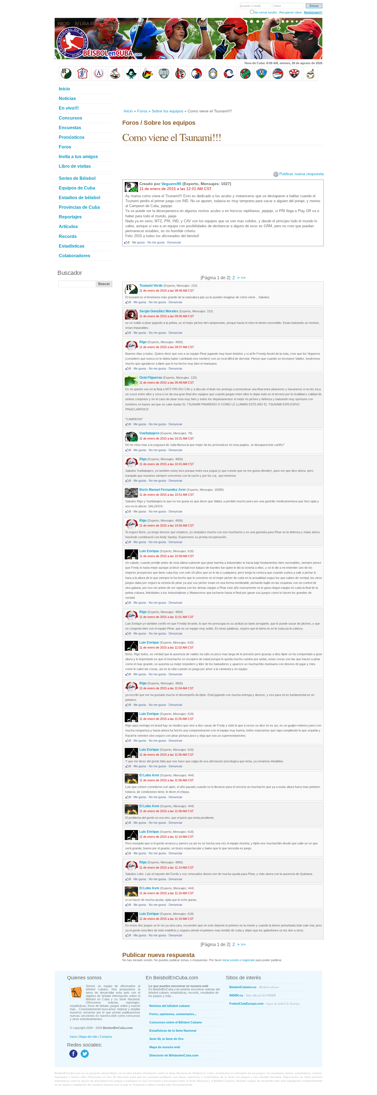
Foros (142, 111)
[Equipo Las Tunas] (245, 80)
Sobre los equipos (167, 111)
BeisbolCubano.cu (254, 987)
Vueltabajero (149, 433)
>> (243, 277)
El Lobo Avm (149, 775)
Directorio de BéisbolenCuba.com (173, 1055)
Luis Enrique (149, 551)
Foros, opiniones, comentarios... (173, 1014)
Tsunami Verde (151, 286)
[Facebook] (72, 1057)
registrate (248, 960)
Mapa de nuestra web (164, 1047)
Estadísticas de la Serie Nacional (172, 1030)
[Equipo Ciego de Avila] (212, 80)
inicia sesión (230, 960)
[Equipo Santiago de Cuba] (294, 80)
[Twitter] (84, 1057)
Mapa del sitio (88, 1036)
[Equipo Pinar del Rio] (66, 80)
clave (277, 5)
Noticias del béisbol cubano (169, 1005)
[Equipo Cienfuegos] (163, 80)
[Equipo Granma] (277, 80)
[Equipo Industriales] (82, 80)
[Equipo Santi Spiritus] (196, 80)
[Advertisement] (222, 94)
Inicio (128, 111)
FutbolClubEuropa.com (264, 1003)
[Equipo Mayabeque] (115, 80)
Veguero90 (171, 183)
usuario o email (250, 5)
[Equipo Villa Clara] (180, 80)
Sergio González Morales (158, 311)
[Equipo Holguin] (261, 80)
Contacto (106, 1036)
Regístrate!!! (313, 12)
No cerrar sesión (265, 12)
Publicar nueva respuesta (301, 174)
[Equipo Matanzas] (147, 80)
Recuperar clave (290, 12)
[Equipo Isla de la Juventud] (131, 80)
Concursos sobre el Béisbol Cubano (175, 1022)
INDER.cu (252, 995)
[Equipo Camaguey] (229, 80)
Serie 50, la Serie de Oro (166, 1038)
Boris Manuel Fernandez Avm (162, 490)
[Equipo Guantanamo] (310, 80)
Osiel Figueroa (150, 378)
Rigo (143, 342)
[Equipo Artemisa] (98, 80)
